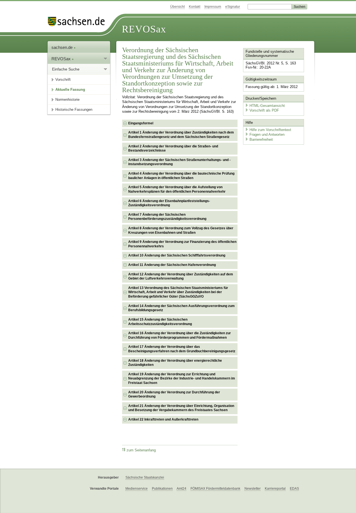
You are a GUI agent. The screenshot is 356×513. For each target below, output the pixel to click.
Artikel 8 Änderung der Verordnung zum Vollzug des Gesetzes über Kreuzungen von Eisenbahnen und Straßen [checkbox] (180, 230)
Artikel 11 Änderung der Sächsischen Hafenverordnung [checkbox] (172, 265)
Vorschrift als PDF (264, 110)
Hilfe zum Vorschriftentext (270, 130)
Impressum (212, 7)
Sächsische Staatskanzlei (144, 477)
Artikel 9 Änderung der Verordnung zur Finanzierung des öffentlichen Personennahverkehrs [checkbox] (182, 244)
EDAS (294, 489)
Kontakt (194, 7)
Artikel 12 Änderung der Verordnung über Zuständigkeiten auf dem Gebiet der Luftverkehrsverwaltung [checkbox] (180, 276)
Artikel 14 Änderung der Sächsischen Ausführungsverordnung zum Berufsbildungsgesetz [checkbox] (181, 308)
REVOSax (144, 29)
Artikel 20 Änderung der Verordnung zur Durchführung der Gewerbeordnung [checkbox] (174, 394)
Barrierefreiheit (261, 139)
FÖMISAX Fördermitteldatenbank (215, 489)
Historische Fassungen (73, 109)
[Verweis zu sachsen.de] (78, 21)
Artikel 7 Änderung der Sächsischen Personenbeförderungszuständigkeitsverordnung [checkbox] (167, 217)
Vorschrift (63, 79)
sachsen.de (62, 47)
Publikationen (162, 489)
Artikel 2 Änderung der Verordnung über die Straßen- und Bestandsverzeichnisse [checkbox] (173, 148)
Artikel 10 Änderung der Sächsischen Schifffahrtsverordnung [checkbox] (176, 255)
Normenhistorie (67, 99)
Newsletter (252, 489)
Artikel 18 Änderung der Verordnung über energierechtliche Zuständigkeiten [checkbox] (175, 363)
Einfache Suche (66, 69)
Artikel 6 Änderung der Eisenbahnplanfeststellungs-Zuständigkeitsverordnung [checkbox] (169, 203)
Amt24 (181, 489)
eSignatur (232, 7)
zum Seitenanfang (141, 450)
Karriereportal (275, 489)
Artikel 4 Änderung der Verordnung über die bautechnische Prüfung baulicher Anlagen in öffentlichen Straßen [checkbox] (181, 176)
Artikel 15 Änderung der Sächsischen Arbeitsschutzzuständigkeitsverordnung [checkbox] (160, 322)
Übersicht (177, 7)
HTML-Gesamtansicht (267, 106)
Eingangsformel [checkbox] (140, 123)
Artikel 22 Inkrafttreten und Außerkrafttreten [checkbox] (163, 419)
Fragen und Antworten (267, 134)
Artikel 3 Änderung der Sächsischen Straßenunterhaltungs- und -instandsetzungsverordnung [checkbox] (179, 162)
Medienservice (136, 489)
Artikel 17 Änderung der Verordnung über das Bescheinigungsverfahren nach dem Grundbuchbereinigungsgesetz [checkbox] (181, 349)
